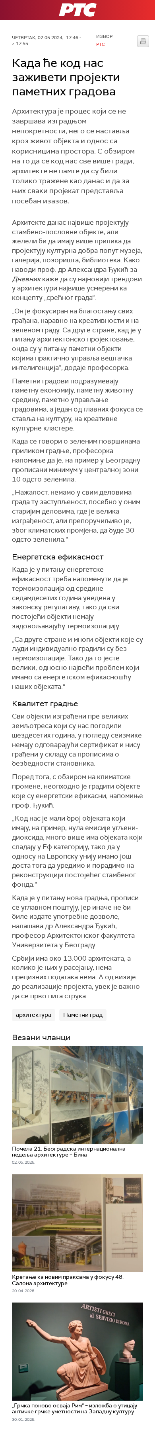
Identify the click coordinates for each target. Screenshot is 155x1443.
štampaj (143, 41)
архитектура (33, 1015)
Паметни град (83, 1015)
